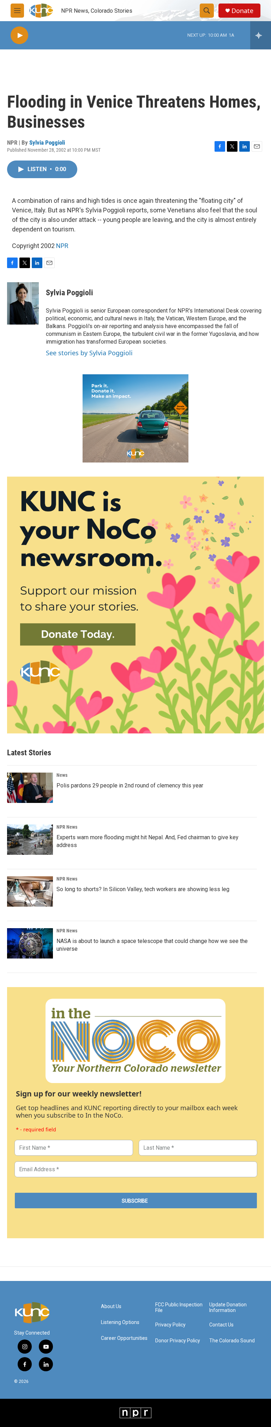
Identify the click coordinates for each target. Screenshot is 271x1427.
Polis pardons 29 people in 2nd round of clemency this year (129, 785)
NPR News (66, 827)
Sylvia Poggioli (47, 142)
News (61, 775)
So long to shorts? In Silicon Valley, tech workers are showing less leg (142, 889)
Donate (242, 10)
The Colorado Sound (232, 1340)
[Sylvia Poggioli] (23, 303)
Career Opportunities (124, 1338)
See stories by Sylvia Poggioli (89, 353)
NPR (62, 245)
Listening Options (120, 1322)
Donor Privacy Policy (177, 1340)
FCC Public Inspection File (179, 1307)
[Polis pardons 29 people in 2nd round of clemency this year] (30, 788)
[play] (19, 35)
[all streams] (260, 35)
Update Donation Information (228, 1307)
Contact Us (221, 1325)
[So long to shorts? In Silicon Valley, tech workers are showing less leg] (30, 891)
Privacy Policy (170, 1325)
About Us (111, 1306)
